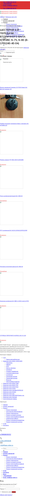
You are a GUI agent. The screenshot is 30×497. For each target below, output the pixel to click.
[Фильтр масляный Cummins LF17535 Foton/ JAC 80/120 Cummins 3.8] (11, 81)
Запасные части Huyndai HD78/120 (13, 390)
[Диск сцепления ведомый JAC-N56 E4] (11, 188)
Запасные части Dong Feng (10, 387)
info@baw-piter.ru (6, 445)
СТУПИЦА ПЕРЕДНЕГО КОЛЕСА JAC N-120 (13, 335)
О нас (4, 423)
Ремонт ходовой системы (13, 415)
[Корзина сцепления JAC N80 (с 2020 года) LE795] (11, 295)
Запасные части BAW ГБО (10, 385)
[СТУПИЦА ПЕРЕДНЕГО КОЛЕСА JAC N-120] (11, 329)
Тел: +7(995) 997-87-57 (9, 2)
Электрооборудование (12, 382)
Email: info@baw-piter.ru (10, 5)
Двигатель (9, 363)
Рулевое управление (12, 371)
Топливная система (11, 376)
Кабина (8, 364)
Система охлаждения (12, 373)
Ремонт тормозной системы (14, 422)
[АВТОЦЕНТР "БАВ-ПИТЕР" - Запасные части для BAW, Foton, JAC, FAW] (8, 12)
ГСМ (4, 358)
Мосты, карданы (11, 368)
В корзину (3, 94)
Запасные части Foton (9, 388)
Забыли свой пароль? (6, 495)
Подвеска (9, 370)
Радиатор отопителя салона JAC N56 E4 (11, 266)
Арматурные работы (12, 418)
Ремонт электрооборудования (15, 417)
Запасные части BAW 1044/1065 (12, 361)
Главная (5, 19)
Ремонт (5, 22)
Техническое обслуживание (14, 411)
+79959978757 (5, 434)
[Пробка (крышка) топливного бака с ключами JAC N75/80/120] (11, 118)
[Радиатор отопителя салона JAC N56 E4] (11, 259)
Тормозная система (11, 378)
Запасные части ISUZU (9, 392)
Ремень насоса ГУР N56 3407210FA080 (12, 160)
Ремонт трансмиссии (12, 28)
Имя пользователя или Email (8, 484)
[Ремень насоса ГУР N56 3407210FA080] (11, 154)
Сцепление (9, 375)
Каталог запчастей (8, 21)
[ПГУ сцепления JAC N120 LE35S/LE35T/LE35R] (11, 224)
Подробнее (3, 201)
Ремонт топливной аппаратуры (15, 34)
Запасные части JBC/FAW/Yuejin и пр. (13, 395)
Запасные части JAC (11, 17)
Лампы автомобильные (13, 359)
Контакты (6, 425)
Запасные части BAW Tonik (11, 383)
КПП (7, 366)
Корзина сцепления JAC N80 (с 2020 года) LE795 (14, 301)
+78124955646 (7, 4)
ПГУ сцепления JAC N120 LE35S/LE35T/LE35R (13, 230)
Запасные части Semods (10, 397)
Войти (13, 492)
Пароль (2, 489)
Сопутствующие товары (10, 399)
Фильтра (8, 380)
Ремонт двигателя (11, 24)
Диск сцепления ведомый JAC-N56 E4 (11, 196)
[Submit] (3, 450)
